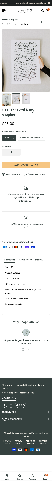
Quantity (6, 146)
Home (5, 20)
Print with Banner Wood (31, 137)
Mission (39, 259)
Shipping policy (43, 442)
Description (9, 259)
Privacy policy (18, 442)
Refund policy (7, 442)
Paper (14, 20)
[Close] (48, 3)
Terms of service (30, 442)
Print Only (9, 137)
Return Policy (25, 259)
